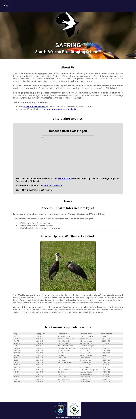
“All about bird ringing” (35, 106)
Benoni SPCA (64, 178)
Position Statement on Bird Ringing (60, 109)
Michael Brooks (65, 417)
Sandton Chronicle (52, 185)
